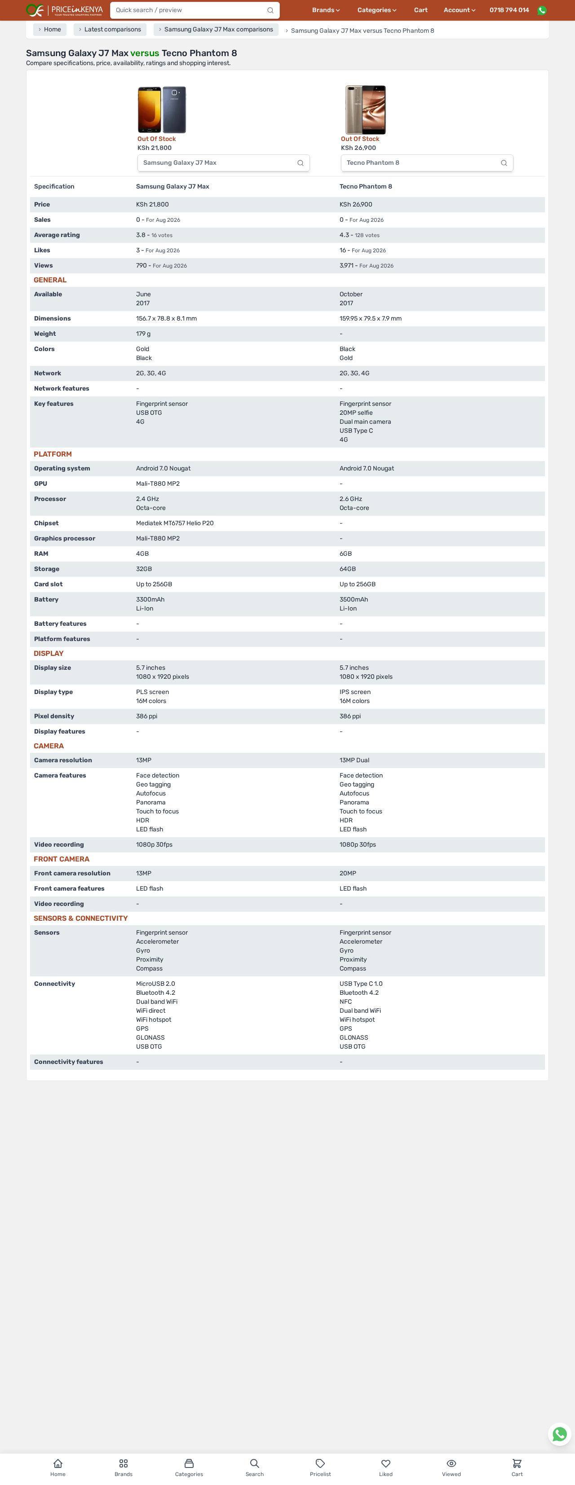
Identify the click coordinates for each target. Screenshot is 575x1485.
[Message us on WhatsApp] (542, 10)
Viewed (451, 1474)
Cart (421, 10)
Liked (386, 1474)
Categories (189, 1474)
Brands (124, 1474)
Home (58, 1474)
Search (255, 1474)
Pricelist (320, 1474)
